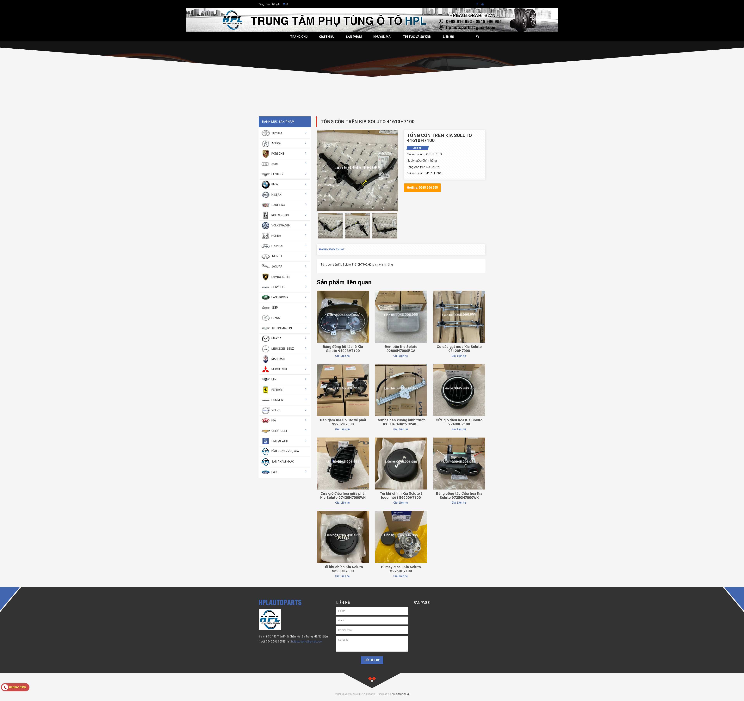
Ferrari (276, 389)
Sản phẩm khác (282, 461)
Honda (276, 235)
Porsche (277, 153)
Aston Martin (281, 328)
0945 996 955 (274, 641)
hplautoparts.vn (401, 693)
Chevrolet (279, 431)
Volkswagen (280, 225)
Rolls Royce (280, 215)
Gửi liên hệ (372, 660)
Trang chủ (298, 37)
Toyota (276, 133)
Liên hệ (448, 37)
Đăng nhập (264, 4)
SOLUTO (354, 87)
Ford (274, 472)
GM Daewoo (279, 441)
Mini (274, 379)
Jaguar (276, 266)
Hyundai (277, 246)
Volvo (276, 410)
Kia (273, 420)
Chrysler (278, 287)
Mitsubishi (279, 369)
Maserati (278, 359)
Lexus (275, 318)
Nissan (276, 194)
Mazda (276, 338)
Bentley (277, 174)
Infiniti (276, 256)
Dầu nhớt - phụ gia (285, 451)
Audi (274, 164)
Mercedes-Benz (282, 348)
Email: (303, 641)
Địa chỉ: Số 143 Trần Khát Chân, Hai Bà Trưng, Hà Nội (290, 636)
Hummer (277, 400)
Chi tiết (343, 300)
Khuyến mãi (382, 37)
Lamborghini (280, 277)
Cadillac (278, 205)
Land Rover (279, 297)
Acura (276, 143)
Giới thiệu (326, 37)
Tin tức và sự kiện (417, 37)
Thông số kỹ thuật (331, 249)
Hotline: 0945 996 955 (422, 187)
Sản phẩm (354, 37)
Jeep (274, 307)
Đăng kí (276, 4)
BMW (274, 184)
